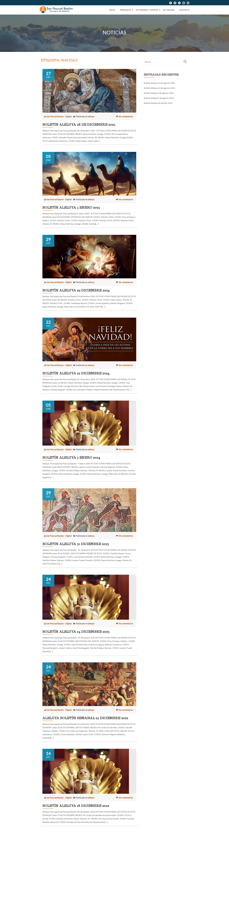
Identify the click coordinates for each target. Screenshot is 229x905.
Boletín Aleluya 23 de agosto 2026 (159, 83)
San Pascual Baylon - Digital (59, 116)
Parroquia (125, 10)
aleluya (91, 116)
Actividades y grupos (147, 10)
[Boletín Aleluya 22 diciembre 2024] (89, 339)
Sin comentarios (126, 116)
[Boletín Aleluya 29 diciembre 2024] (89, 256)
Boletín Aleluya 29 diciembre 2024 (76, 290)
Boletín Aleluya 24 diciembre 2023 (75, 632)
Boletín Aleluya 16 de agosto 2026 (159, 88)
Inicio (112, 10)
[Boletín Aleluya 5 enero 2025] (89, 173)
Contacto (184, 10)
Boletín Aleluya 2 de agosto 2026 (159, 98)
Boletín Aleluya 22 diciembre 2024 (75, 373)
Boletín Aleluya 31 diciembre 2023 (75, 544)
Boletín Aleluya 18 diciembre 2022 (75, 806)
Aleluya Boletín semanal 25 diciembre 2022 (85, 718)
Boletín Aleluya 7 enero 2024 (71, 457)
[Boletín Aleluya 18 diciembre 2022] (85, 771)
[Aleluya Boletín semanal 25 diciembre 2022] (89, 684)
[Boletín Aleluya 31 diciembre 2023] (89, 510)
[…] (98, 141)
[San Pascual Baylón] (56, 10)
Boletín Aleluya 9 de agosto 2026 (159, 93)
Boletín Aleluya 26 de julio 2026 (158, 103)
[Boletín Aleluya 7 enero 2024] (85, 422)
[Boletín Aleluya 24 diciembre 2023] (85, 597)
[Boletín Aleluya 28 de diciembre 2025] (89, 90)
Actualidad (168, 10)
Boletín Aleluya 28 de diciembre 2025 (78, 125)
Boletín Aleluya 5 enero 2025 (71, 207)
